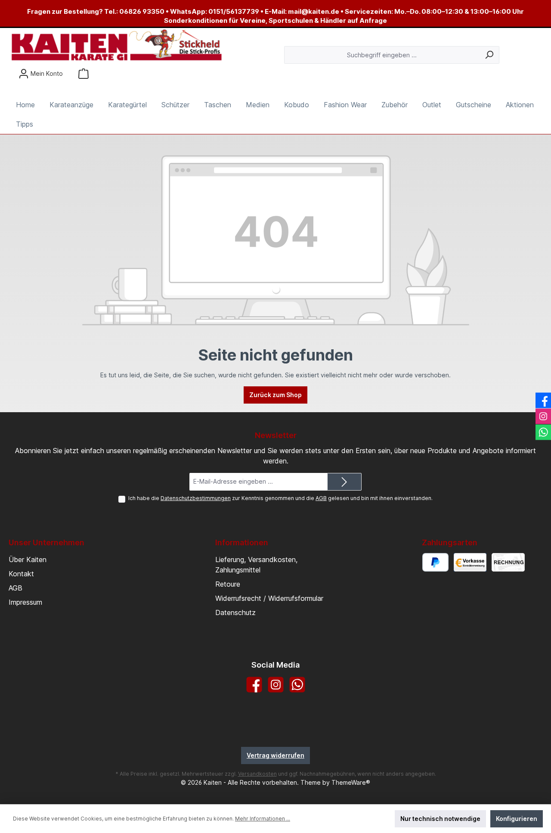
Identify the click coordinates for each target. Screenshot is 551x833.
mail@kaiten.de (313, 11)
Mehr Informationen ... (262, 818)
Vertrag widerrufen (275, 755)
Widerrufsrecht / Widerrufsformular (269, 598)
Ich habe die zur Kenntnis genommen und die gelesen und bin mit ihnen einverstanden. (280, 498)
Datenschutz (235, 612)
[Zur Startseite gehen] (116, 46)
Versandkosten (257, 774)
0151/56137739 (233, 11)
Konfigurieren (516, 818)
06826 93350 (141, 11)
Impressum (25, 602)
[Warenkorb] (83, 73)
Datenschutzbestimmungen (196, 498)
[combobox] (382, 55)
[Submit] (344, 482)
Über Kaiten (27, 559)
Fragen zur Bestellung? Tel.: (73, 11)
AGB (321, 498)
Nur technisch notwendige (440, 818)
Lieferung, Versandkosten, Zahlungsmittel (256, 564)
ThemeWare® (350, 782)
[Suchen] (489, 55)
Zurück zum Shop (275, 394)
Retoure (227, 584)
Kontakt (21, 573)
